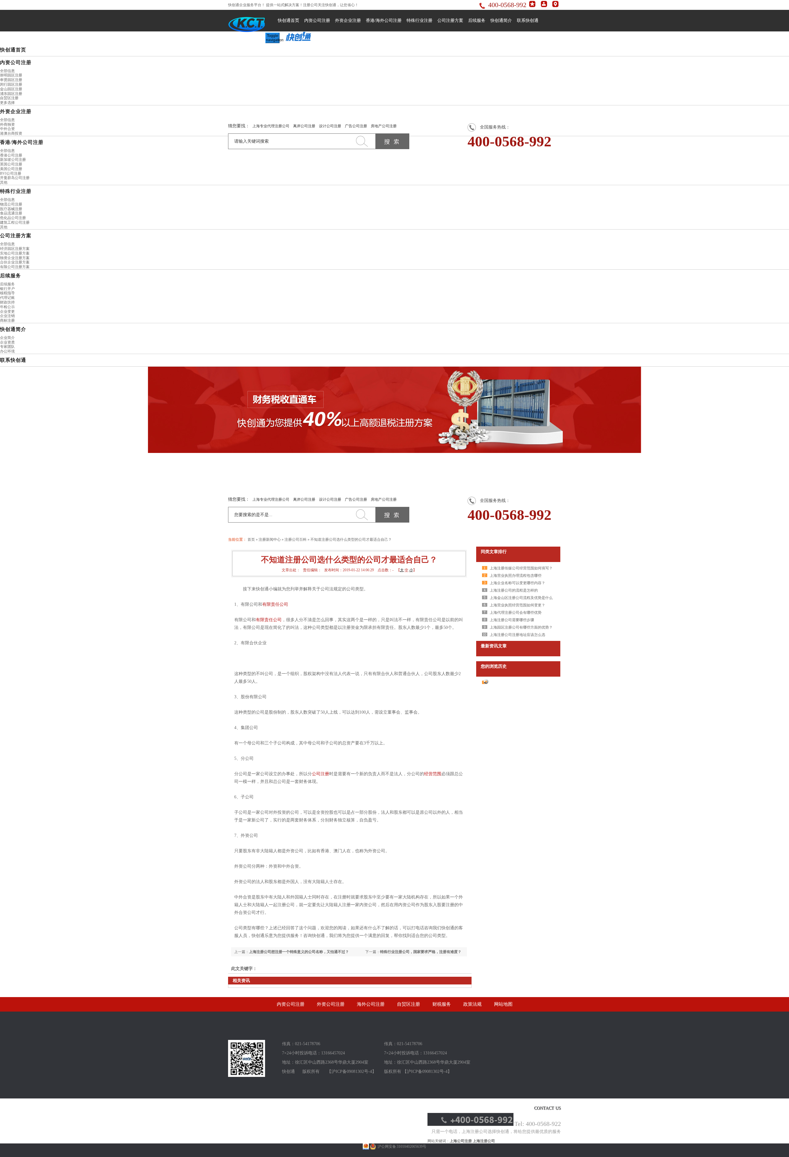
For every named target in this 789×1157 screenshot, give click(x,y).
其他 (3, 182)
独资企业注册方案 (15, 258)
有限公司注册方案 (15, 267)
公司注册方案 (450, 20)
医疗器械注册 (11, 209)
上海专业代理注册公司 (270, 126)
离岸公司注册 (304, 126)
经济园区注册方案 (15, 248)
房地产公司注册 (384, 126)
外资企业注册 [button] (15, 111)
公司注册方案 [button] (15, 235)
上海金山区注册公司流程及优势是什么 (521, 598)
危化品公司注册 (13, 218)
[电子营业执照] (366, 1146)
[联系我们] (555, 6)
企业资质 (7, 342)
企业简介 (7, 338)
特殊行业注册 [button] (15, 191)
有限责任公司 (275, 604)
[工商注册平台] (246, 1075)
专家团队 (7, 346)
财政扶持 (7, 302)
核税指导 (7, 293)
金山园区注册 (11, 89)
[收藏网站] (532, 6)
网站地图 (503, 1004)
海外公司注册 (371, 1004)
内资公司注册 (317, 20)
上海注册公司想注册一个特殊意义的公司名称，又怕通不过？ (299, 952)
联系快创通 (527, 20)
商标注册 (7, 320)
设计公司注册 (330, 126)
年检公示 (7, 307)
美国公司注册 (11, 169)
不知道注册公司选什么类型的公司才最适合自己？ (351, 539)
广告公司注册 (356, 126)
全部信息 (7, 71)
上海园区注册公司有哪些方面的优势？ (521, 627)
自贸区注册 (9, 98)
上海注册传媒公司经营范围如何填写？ (521, 568)
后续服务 (476, 20)
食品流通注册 (11, 213)
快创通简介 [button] (13, 329)
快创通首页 (288, 20)
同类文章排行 (494, 551)
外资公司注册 (331, 1004)
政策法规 (472, 1004)
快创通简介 (501, 20)
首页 (251, 539)
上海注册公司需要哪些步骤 (512, 620)
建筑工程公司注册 (15, 222)
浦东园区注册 (11, 94)
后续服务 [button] (10, 275)
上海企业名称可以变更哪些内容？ (517, 583)
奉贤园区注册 (11, 80)
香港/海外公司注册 (384, 20)
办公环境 (7, 351)
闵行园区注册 (11, 84)
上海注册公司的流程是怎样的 (514, 590)
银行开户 (7, 289)
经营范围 (432, 774)
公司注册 (320, 774)
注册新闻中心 (270, 539)
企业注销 (7, 316)
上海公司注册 (461, 1141)
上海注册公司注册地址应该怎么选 (517, 635)
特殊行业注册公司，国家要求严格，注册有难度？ (420, 952)
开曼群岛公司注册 (15, 178)
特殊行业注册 (419, 20)
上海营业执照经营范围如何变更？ (517, 605)
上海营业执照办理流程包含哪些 (516, 575)
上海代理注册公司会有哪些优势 (516, 612)
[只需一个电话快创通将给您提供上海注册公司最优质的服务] (470, 1124)
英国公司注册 (11, 164)
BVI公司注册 (10, 173)
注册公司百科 (295, 539)
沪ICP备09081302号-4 (351, 1071)
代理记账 (7, 297)
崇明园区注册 (11, 75)
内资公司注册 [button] (15, 62)
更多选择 (7, 102)
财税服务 (441, 1004)
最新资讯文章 (494, 646)
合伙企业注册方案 (15, 262)
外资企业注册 (348, 20)
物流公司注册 (11, 204)
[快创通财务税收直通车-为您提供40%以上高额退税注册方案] (394, 410)
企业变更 (7, 311)
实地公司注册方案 (15, 253)
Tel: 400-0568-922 (537, 1123)
